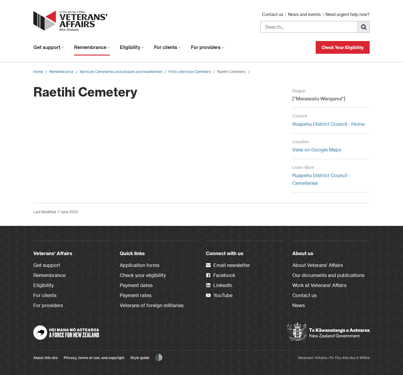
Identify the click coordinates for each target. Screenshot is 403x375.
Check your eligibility (143, 275)
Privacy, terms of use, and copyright (94, 358)
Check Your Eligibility (343, 47)
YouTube (222, 295)
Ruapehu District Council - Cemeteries (321, 179)
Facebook (223, 275)
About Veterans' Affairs (317, 265)
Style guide (139, 358)
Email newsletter (231, 265)
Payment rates (135, 295)
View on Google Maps (316, 149)
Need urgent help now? (347, 14)
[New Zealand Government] (328, 331)
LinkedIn (222, 285)
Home (38, 71)
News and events (305, 14)
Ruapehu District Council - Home (328, 124)
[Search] (364, 27)
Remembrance (90, 47)
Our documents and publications (328, 275)
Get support (47, 47)
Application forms (139, 265)
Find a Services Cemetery (189, 71)
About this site (45, 358)
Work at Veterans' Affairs (319, 285)
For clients (166, 47)
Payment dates (136, 285)
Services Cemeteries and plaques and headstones (121, 71)
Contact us (273, 14)
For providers (206, 47)
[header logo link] (71, 20)
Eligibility (131, 47)
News (298, 305)
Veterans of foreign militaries (152, 305)
